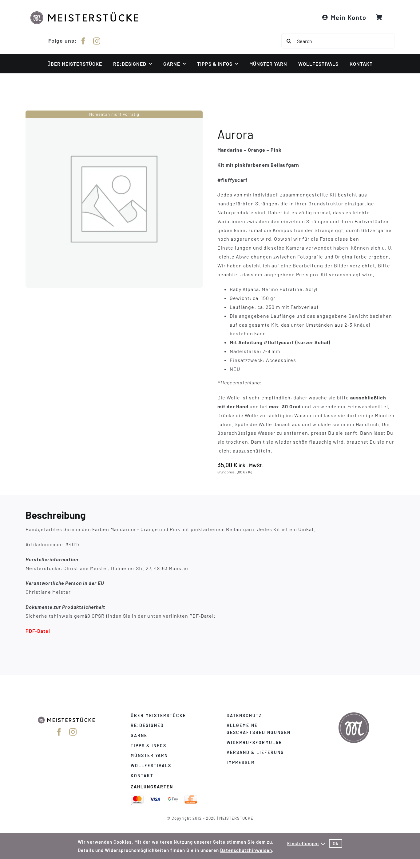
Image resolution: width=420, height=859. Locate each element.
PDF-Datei (38, 631)
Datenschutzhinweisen (246, 850)
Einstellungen (303, 843)
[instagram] (97, 41)
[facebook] (83, 41)
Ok (336, 843)
